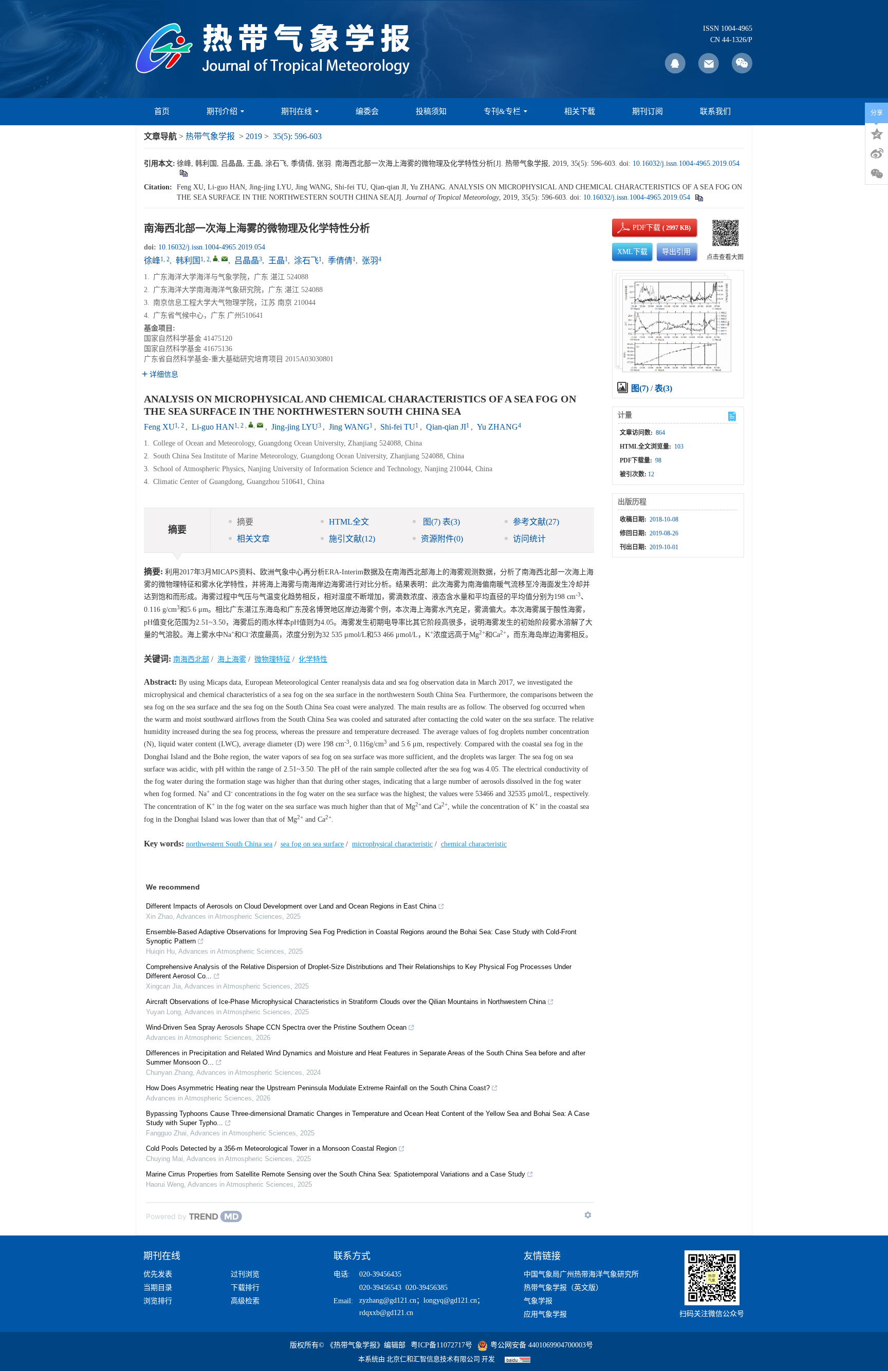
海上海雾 (231, 659)
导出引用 (676, 252)
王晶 (276, 260)
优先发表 (157, 1274)
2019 (254, 136)
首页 (162, 111)
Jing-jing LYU (294, 426)
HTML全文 (349, 521)
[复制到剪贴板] (183, 173)
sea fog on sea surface (312, 844)
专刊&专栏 (502, 111)
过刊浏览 (245, 1274)
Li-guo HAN (213, 426)
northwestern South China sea (229, 844)
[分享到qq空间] (876, 133)
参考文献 (536, 521)
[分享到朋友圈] (876, 174)
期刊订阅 (647, 111)
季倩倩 (340, 260)
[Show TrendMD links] (588, 1215)
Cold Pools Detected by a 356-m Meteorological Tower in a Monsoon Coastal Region (271, 1148)
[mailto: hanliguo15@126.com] (260, 425)
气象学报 (538, 1301)
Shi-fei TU (397, 426)
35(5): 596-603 (297, 136)
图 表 (440, 521)
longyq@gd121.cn (450, 1300)
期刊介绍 (222, 111)
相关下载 (579, 111)
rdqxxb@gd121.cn (386, 1313)
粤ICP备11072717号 (441, 1345)
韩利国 (188, 260)
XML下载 (632, 252)
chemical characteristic (474, 844)
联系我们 (715, 111)
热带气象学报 (210, 136)
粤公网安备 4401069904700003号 (541, 1345)
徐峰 (152, 260)
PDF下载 (638, 227)
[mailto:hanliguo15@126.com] (224, 258)
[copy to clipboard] (698, 197)
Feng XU (159, 426)
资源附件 (442, 538)
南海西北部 (191, 659)
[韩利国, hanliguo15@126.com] (215, 258)
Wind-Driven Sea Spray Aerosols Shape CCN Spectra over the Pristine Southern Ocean (276, 1027)
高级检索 (245, 1301)
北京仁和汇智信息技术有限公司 (433, 1359)
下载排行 (245, 1287)
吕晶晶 (246, 260)
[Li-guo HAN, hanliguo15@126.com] (250, 424)
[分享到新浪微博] (876, 153)
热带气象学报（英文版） (563, 1287)
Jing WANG (349, 426)
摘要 (245, 521)
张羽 (370, 260)
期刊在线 (296, 111)
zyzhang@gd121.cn (387, 1300)
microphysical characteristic (392, 844)
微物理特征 (272, 659)
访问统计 (529, 538)
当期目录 (157, 1287)
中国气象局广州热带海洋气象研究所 (581, 1274)
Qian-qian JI (446, 426)
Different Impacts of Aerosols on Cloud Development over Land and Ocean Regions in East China (291, 906)
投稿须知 (431, 111)
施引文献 (352, 538)
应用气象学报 (545, 1314)
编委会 (367, 111)
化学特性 (313, 659)
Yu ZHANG (497, 426)
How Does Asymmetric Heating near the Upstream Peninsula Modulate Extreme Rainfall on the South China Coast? (318, 1088)
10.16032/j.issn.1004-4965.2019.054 (686, 163)
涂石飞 (306, 260)
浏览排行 (157, 1301)
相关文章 (253, 538)
